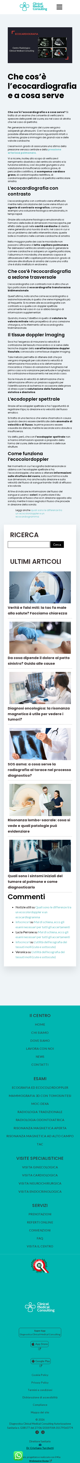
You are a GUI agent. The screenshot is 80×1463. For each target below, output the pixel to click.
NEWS (40, 1056)
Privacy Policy (40, 1382)
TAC (40, 1144)
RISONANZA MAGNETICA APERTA (40, 1128)
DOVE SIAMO (40, 1040)
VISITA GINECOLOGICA (40, 1167)
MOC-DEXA (40, 1103)
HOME (40, 1024)
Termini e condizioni (40, 1390)
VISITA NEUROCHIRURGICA (40, 1183)
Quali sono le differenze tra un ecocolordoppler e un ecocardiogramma (43, 912)
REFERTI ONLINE (40, 1222)
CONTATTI (40, 1064)
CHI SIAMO (40, 1032)
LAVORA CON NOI (40, 1048)
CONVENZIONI (40, 1230)
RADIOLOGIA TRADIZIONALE (40, 1112)
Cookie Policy (40, 1375)
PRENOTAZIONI (40, 1214)
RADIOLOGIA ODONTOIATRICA (40, 1120)
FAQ (40, 1238)
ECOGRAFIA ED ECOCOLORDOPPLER (40, 1087)
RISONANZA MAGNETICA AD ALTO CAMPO (40, 1136)
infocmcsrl (23, 922)
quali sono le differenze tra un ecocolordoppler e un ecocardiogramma (39, 513)
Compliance (40, 1404)
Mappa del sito (40, 1412)
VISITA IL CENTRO (40, 1246)
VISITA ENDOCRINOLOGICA (40, 1191)
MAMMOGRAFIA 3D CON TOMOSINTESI (40, 1095)
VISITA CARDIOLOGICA (40, 1175)
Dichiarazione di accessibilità (40, 1397)
